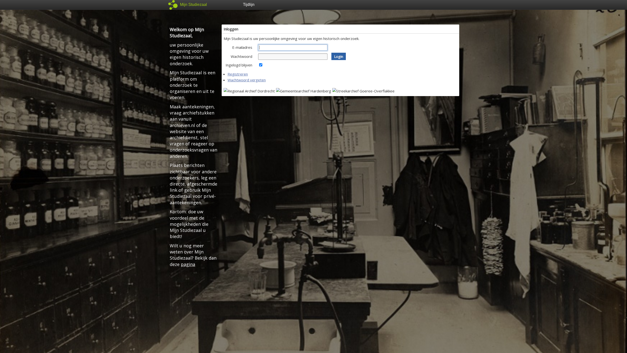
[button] (338, 56)
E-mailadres (242, 47)
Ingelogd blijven (239, 65)
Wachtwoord (241, 56)
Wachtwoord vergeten (247, 79)
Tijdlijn (248, 4)
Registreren (238, 74)
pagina (188, 264)
